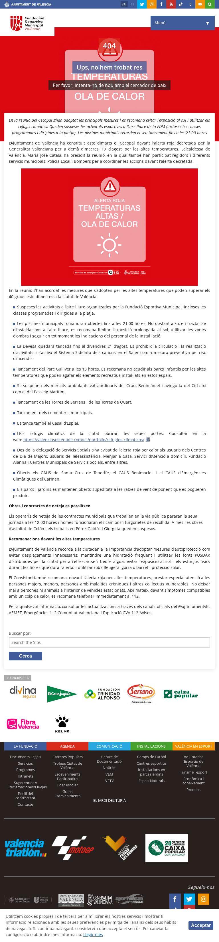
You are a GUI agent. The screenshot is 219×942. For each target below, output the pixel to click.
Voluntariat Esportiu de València (193, 761)
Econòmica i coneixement (193, 781)
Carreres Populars (67, 756)
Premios (193, 789)
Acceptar (201, 925)
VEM (109, 774)
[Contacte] (200, 4)
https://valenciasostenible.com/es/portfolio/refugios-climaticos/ (83, 439)
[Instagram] (152, 4)
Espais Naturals (152, 780)
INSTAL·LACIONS (151, 746)
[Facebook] (161, 4)
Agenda (67, 746)
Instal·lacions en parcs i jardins (151, 772)
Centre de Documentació (109, 759)
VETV (109, 780)
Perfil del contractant (25, 796)
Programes (25, 769)
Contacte (25, 804)
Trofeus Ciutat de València (67, 765)
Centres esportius (152, 763)
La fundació (25, 746)
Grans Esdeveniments (67, 794)
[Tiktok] (181, 4)
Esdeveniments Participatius (67, 776)
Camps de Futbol (151, 756)
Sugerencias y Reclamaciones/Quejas (28, 785)
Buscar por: (20, 633)
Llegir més (93, 934)
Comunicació (109, 746)
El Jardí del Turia (109, 800)
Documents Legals (25, 756)
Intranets (25, 776)
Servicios (25, 763)
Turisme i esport (193, 772)
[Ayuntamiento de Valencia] (27, 5)
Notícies (109, 767)
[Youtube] (171, 4)
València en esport (193, 746)
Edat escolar (67, 785)
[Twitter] (142, 4)
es (132, 4)
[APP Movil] (190, 4)
